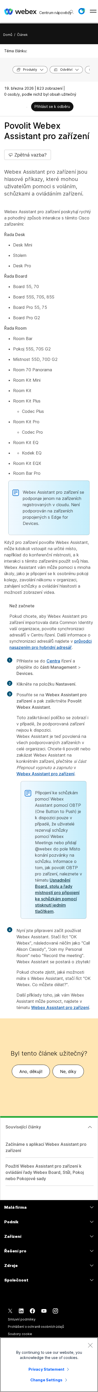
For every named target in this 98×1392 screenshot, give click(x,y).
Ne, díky (68, 1071)
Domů (7, 35)
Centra (53, 661)
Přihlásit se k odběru (52, 106)
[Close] (90, 1345)
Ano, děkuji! (30, 1071)
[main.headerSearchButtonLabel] (71, 10)
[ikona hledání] (72, 12)
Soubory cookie (20, 1334)
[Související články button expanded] (90, 1127)
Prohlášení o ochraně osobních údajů (36, 1327)
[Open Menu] (93, 11)
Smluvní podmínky (22, 1319)
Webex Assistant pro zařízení (45, 773)
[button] (81, 11)
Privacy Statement (46, 1369)
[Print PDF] (27, 107)
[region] (49, 1364)
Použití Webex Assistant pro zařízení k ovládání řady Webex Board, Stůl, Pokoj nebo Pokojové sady (44, 1172)
